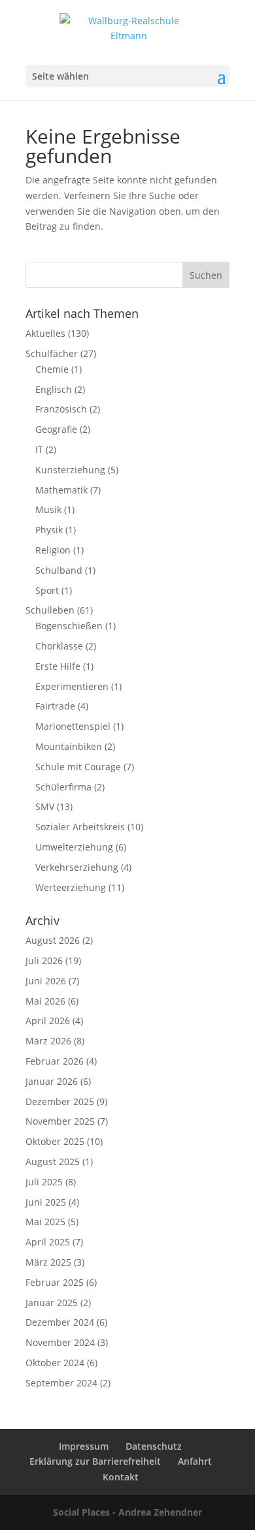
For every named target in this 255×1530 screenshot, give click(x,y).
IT (39, 449)
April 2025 (48, 1242)
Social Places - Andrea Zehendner (127, 1512)
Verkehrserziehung (76, 867)
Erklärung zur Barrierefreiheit (95, 1461)
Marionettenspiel (72, 726)
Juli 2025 (44, 1182)
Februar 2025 (55, 1282)
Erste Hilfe (57, 666)
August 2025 (53, 1161)
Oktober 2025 (55, 1141)
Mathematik (61, 490)
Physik (49, 529)
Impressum (84, 1446)
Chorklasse (59, 646)
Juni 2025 (46, 1202)
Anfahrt (195, 1461)
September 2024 (61, 1383)
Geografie (56, 429)
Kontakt (121, 1477)
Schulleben (50, 610)
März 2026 (48, 1041)
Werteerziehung (70, 887)
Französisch (61, 409)
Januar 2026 (52, 1081)
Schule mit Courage (78, 766)
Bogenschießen (69, 625)
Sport (47, 590)
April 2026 (48, 1020)
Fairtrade (55, 706)
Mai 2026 (45, 1001)
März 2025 (48, 1262)
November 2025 (60, 1121)
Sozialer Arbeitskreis (80, 826)
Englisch (53, 389)
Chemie (52, 369)
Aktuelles (45, 333)
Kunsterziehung (70, 469)
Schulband (58, 570)
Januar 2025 (52, 1302)
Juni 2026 (46, 981)
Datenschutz (154, 1446)
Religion (53, 550)
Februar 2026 (55, 1061)
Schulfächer (52, 353)
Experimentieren (72, 686)
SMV (44, 806)
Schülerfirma (63, 787)
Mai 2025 (45, 1221)
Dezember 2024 (60, 1322)
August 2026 (53, 940)
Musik (48, 509)
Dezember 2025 (60, 1101)
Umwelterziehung (74, 847)
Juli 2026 (44, 960)
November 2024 (60, 1342)
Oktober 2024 (55, 1362)
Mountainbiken (68, 746)
